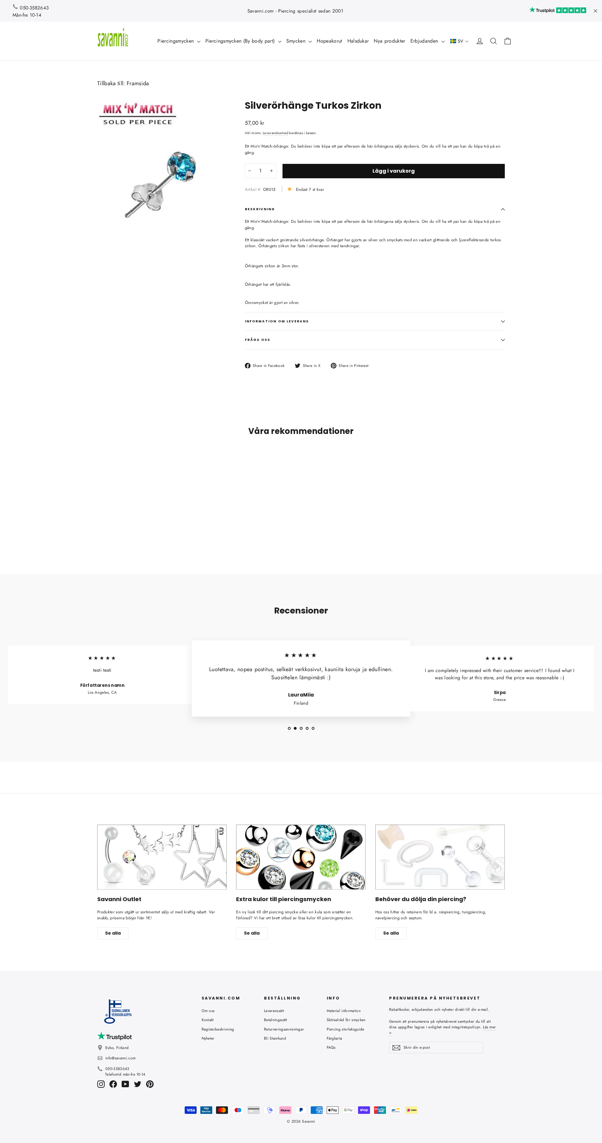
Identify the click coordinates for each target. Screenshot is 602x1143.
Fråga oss (258, 339)
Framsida (138, 83)
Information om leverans (277, 321)
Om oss (208, 1011)
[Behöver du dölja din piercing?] (440, 857)
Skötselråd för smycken (346, 1020)
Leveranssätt (274, 1011)
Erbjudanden (425, 40)
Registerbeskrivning (218, 1029)
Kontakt (208, 1020)
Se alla (113, 933)
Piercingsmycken (176, 40)
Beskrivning (260, 209)
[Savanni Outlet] (162, 857)
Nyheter (208, 1038)
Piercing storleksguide (345, 1029)
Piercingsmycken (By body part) (241, 40)
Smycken (296, 40)
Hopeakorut (329, 40)
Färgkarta (334, 1038)
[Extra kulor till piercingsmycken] (301, 857)
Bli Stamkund (275, 1038)
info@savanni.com (120, 1058)
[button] (459, 41)
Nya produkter (389, 40)
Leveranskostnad (275, 132)
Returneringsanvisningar (284, 1029)
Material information (344, 1011)
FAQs (331, 1047)
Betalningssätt (275, 1020)
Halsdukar (358, 40)
